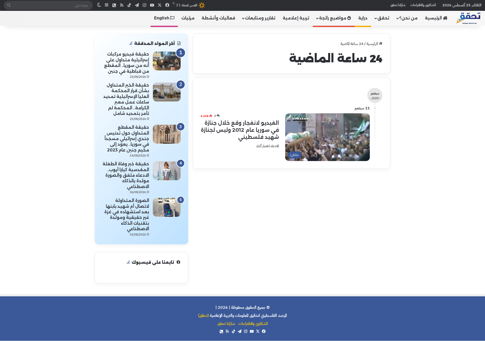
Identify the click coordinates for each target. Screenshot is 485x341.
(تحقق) (203, 315)
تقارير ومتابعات (260, 18)
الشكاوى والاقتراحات (423, 5)
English (162, 18)
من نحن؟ (408, 18)
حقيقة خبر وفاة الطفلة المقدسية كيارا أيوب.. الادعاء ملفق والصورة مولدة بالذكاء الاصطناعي (126, 175)
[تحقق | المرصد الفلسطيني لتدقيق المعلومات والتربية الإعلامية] (468, 18)
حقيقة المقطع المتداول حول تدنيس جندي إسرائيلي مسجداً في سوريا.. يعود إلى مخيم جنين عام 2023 (127, 138)
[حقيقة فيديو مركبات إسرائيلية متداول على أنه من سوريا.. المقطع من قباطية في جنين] (167, 60)
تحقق (383, 18)
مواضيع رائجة (333, 18)
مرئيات (188, 18)
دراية (363, 18)
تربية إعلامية (296, 18)
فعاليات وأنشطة (218, 18)
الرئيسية (434, 18)
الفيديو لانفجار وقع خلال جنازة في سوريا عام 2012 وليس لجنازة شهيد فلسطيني (240, 130)
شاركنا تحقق (398, 5)
